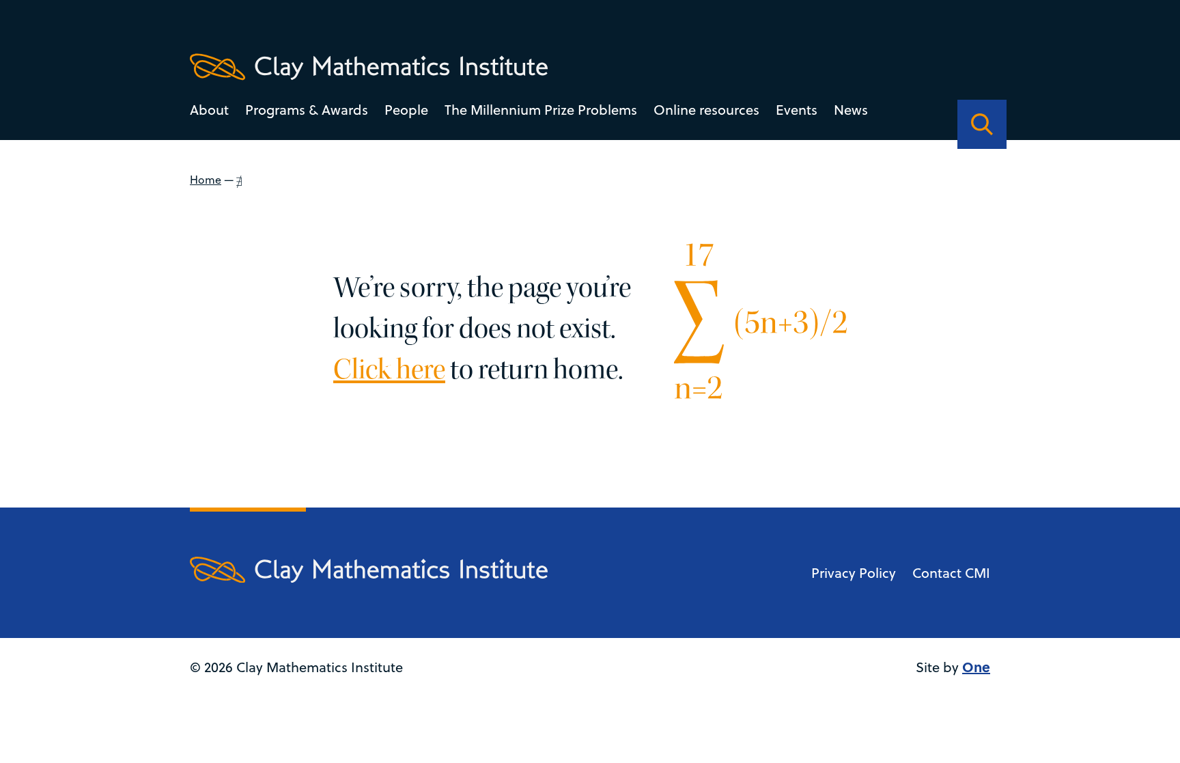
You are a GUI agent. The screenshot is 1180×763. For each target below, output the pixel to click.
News (851, 110)
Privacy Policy (853, 573)
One (976, 666)
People (406, 110)
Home (205, 179)
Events (796, 110)
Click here (389, 369)
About (209, 110)
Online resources (706, 110)
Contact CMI (951, 573)
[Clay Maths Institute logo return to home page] (369, 67)
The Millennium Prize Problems (541, 110)
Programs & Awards (306, 110)
